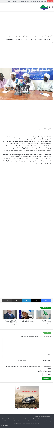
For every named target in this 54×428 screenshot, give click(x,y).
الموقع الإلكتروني (22, 360)
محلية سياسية (38, 36)
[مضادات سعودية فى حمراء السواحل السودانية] (43, 314)
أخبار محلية (44, 36)
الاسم (49, 354)
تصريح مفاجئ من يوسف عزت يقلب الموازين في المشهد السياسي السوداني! (10, 321)
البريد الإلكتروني (47, 360)
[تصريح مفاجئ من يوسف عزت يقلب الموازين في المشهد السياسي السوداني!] (10, 314)
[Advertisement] (27, 22)
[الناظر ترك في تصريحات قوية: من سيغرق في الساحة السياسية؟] (26, 314)
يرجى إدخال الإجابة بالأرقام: (44, 371)
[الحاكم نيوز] (44, 7)
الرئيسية (50, 36)
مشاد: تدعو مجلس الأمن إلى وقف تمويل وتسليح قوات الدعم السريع (31, 1)
